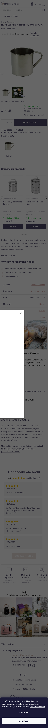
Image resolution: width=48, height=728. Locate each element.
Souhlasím (24, 721)
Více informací (37, 706)
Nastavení (24, 712)
